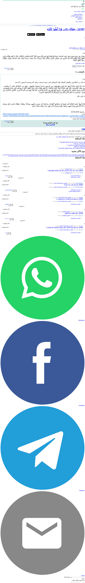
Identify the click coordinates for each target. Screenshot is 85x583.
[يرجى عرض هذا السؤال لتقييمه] (69, 179)
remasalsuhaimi (79, 183)
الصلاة (9, 154)
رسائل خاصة (78, 17)
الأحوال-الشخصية (47, 155)
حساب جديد (77, 11)
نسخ (83, 578)
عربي (54, 25)
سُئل (81, 49)
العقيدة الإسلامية (66, 211)
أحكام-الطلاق (65, 154)
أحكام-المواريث (11, 155)
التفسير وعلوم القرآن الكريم (60, 183)
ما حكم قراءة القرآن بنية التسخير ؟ (76, 145)
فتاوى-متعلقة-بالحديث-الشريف (73, 155)
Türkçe (44, 25)
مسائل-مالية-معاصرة (72, 154)
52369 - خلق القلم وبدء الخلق (74, 213)
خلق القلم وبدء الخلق (79, 146)
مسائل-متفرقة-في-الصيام (62, 155)
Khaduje (81, 197)
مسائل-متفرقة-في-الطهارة (15, 154)
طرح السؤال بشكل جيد (62, 136)
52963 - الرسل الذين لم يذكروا (73, 184)
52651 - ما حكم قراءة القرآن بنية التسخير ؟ (69, 199)
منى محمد (80, 211)
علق (83, 66)
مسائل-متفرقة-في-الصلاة (50, 154)
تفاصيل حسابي (78, 14)
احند (82, 225)
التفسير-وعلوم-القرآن (80, 63)
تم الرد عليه (79, 117)
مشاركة (79, 66)
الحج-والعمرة (41, 155)
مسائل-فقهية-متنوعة (75, 175)
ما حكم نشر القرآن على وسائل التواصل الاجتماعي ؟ (71, 148)
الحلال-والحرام (42, 154)
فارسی (35, 25)
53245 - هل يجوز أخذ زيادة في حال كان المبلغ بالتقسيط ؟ (65, 170)
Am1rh (81, 169)
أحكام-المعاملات (54, 155)
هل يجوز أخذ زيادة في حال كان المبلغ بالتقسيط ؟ (72, 142)
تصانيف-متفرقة (24, 154)
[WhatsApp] (82, 9)
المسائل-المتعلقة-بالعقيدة (33, 154)
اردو (30, 25)
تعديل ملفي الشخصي (76, 15)
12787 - (65, 29)
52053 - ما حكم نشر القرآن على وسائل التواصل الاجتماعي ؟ (64, 227)
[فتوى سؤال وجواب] (82, 5)
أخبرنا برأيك (49, 124)
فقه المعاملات (68, 169)
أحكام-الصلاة (16, 155)
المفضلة (80, 18)
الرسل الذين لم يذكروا (79, 143)
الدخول (82, 11)
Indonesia (49, 25)
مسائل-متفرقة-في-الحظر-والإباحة (33, 155)
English (39, 25)
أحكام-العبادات (59, 154)
